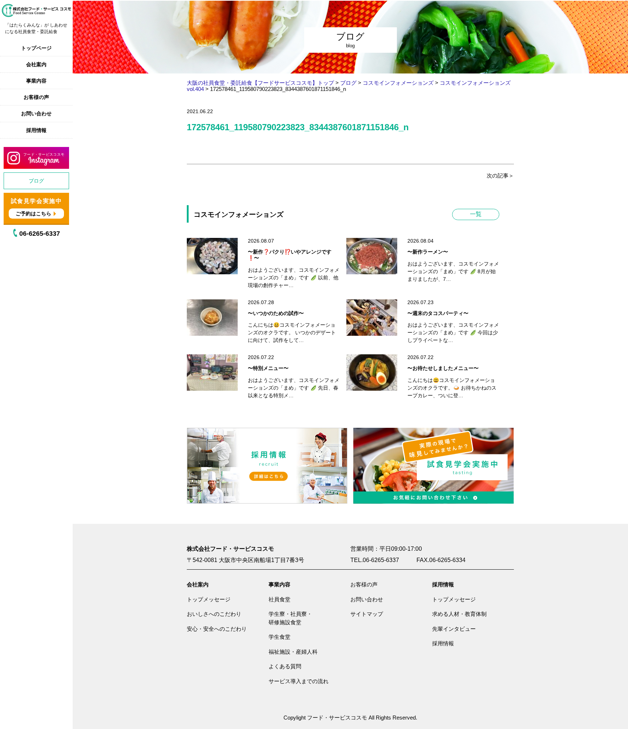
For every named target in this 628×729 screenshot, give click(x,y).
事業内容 (36, 81)
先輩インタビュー (454, 629)
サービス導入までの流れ (299, 681)
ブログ (36, 181)
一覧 (476, 214)
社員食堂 (279, 599)
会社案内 (36, 64)
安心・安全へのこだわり (217, 629)
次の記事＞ (500, 175)
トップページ (36, 48)
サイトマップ (366, 614)
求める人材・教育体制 (459, 614)
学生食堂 (279, 637)
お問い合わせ (36, 113)
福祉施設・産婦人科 (293, 652)
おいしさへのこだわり (214, 614)
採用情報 (36, 130)
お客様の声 (36, 97)
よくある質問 (285, 666)
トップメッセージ (208, 599)
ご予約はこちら (33, 213)
